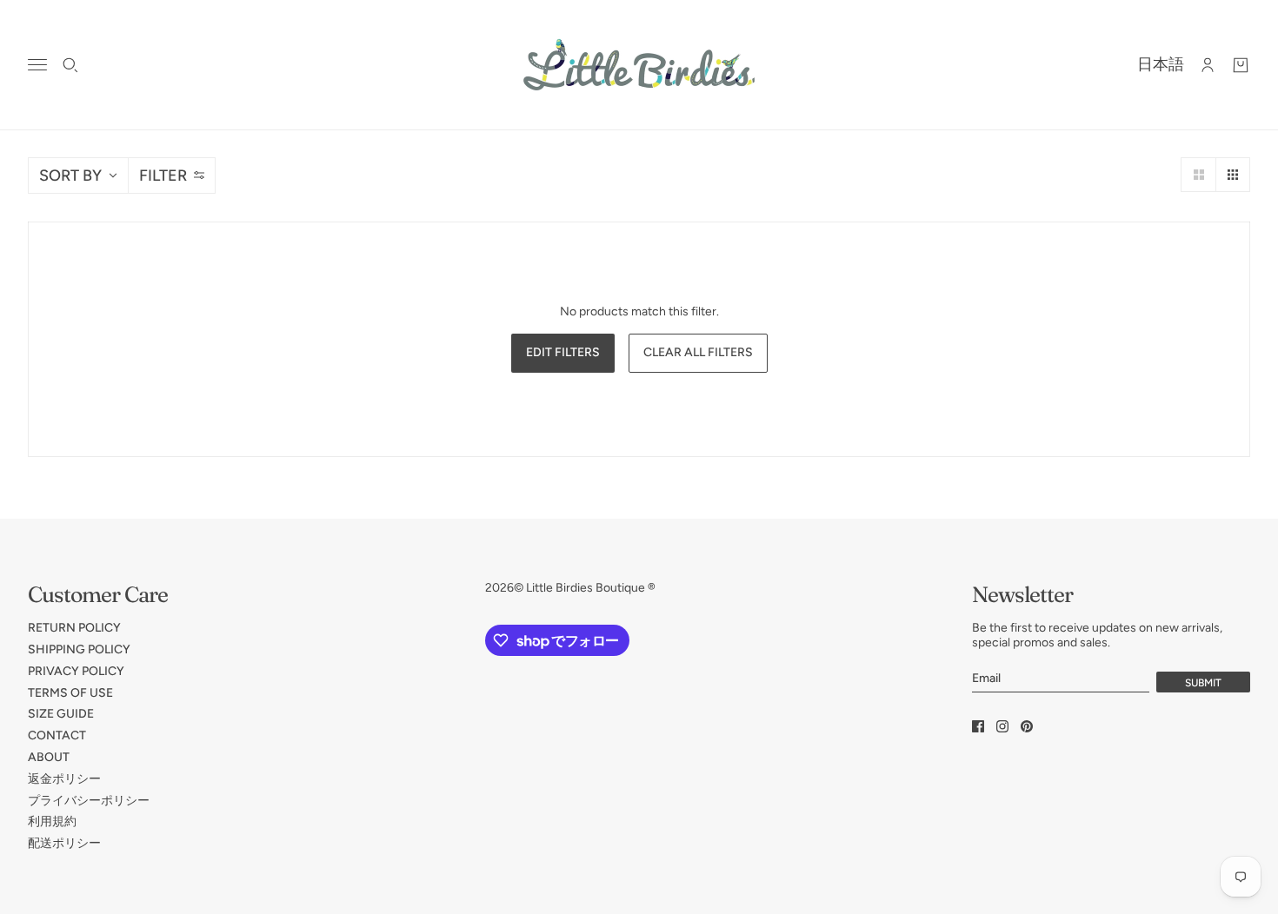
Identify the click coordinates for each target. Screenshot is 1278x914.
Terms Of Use (70, 693)
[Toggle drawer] (37, 64)
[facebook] (978, 726)
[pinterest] (1026, 726)
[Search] (70, 65)
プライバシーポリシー (89, 800)
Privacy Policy (76, 671)
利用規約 (52, 821)
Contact (57, 735)
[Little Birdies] (639, 65)
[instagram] (1002, 726)
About (49, 757)
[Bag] (1240, 65)
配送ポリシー (64, 843)
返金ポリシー (64, 779)
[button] (1198, 174)
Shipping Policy (79, 649)
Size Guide (61, 713)
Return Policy (74, 627)
